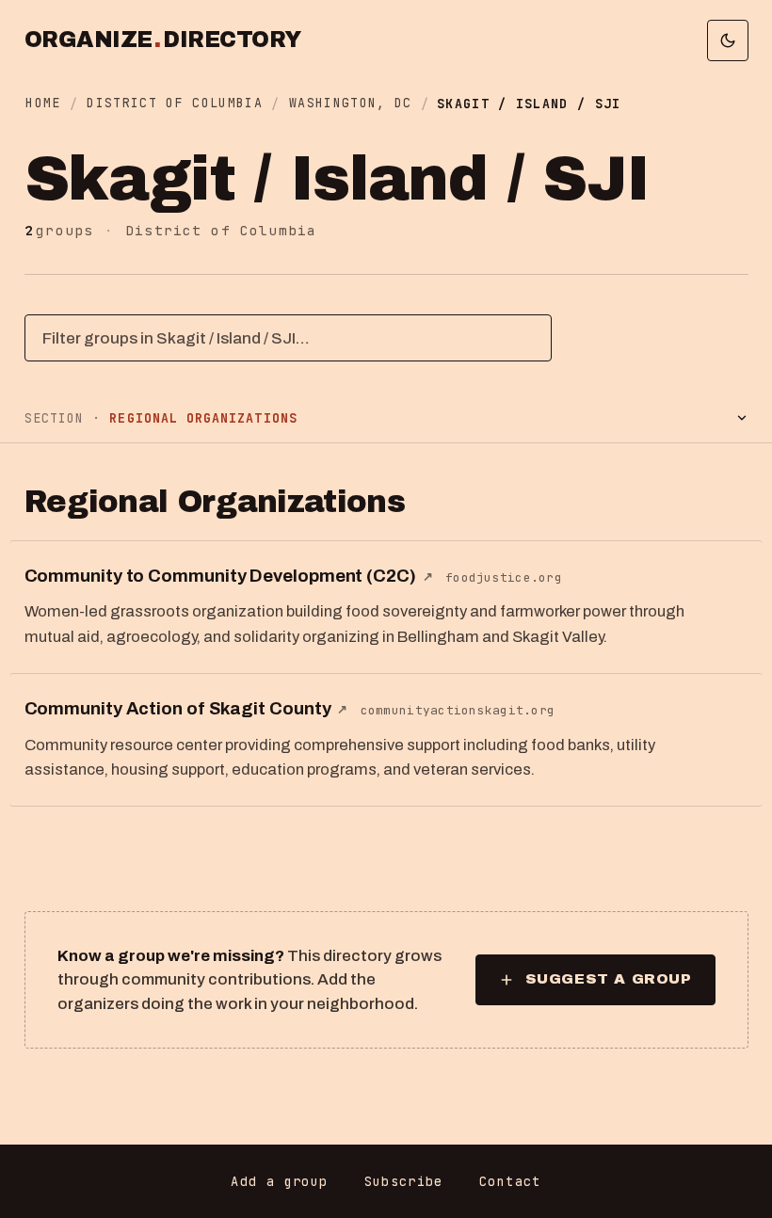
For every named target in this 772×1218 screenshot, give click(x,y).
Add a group (279, 1181)
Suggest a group (608, 978)
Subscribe (403, 1181)
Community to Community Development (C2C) (228, 576)
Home (42, 102)
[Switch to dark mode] (727, 40)
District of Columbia (175, 102)
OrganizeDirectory (162, 40)
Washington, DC (350, 102)
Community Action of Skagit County (186, 708)
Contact (510, 1181)
